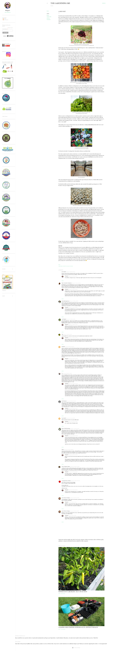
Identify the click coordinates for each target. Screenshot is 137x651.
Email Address (5, 29)
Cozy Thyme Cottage (66, 497)
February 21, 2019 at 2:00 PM (74, 497)
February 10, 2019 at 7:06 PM (74, 466)
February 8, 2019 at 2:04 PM (71, 401)
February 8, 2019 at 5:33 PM (70, 418)
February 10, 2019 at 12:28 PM (68, 449)
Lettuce (48, 18)
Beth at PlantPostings (66, 428)
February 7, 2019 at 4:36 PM (73, 307)
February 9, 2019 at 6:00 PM (74, 428)
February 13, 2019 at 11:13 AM (73, 489)
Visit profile (7, 12)
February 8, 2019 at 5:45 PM (73, 421)
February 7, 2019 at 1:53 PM (74, 301)
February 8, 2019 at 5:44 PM (73, 408)
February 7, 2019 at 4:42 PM (73, 324)
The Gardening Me (60, 3)
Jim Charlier (64, 271)
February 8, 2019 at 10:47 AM (73, 383)
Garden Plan (49, 16)
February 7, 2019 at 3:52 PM (67, 334)
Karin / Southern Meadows (67, 283)
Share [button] (48, 11)
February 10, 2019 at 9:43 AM (73, 435)
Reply (63, 280)
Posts (5, 18)
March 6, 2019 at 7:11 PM (72, 515)
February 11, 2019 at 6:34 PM (75, 480)
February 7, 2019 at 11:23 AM (70, 271)
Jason (63, 449)
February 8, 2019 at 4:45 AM (67, 373)
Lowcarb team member (66, 480)
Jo (62, 373)
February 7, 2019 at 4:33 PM (73, 289)
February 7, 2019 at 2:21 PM (71, 319)
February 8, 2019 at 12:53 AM (69, 346)
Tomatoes (48, 19)
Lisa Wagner (64, 319)
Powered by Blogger (77, 647)
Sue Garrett (64, 418)
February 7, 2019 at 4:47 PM (73, 337)
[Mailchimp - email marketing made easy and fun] (8, 36)
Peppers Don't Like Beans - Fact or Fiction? (72, 591)
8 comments (63, 593)
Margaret (66, 276)
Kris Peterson (64, 401)
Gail (62, 334)
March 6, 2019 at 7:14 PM (72, 502)
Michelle (63, 346)
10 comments (63, 629)
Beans (48, 15)
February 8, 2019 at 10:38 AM (73, 358)
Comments (6, 19)
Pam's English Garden (66, 466)
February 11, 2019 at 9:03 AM (73, 454)
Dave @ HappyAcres (65, 301)
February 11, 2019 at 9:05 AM (73, 471)
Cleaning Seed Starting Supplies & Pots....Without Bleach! (78, 627)
